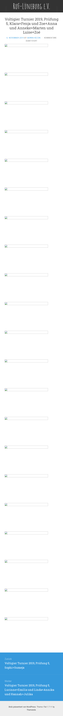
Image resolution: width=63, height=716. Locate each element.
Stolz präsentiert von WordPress (22, 707)
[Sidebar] (3, 9)
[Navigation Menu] (60, 9)
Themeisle (31, 710)
